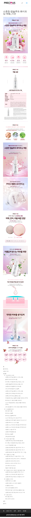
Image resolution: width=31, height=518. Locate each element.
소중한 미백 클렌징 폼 (10, 431)
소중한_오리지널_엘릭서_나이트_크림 (14, 377)
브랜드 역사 (6, 371)
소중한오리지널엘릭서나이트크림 (13, 386)
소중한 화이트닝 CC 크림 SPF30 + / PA (14, 456)
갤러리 (4, 503)
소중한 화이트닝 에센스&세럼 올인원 (14, 440)
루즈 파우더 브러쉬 (9, 499)
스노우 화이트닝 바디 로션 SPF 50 (13, 418)
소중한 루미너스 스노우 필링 (12, 422)
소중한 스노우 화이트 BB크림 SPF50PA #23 (15, 425)
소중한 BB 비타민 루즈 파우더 (12, 461)
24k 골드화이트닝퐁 (10, 436)
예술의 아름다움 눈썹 (10, 468)
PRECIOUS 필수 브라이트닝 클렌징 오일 (14, 490)
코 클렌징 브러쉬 (9, 485)
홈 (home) (5, 369)
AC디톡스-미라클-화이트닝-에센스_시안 (14, 381)
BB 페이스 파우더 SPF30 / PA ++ (13, 463)
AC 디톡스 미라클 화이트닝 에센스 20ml (14, 443)
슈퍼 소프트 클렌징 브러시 (11, 487)
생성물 (4, 373)
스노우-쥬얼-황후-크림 (10, 445)
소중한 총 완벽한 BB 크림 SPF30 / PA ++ (15, 447)
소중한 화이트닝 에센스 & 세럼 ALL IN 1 (15, 476)
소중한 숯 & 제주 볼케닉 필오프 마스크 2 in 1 (16, 420)
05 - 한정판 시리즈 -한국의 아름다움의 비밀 (14, 470)
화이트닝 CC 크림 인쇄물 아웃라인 (13, 400)
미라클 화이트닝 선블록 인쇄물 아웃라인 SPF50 (16, 398)
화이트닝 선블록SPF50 (10, 415)
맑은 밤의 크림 (8, 411)
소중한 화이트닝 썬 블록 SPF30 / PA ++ (14, 472)
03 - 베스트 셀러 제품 (9, 438)
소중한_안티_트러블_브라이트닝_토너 (14, 393)
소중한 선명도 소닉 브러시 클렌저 (13, 483)
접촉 (4, 501)
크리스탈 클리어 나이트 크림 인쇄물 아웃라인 (16, 407)
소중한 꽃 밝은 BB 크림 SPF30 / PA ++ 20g (15, 452)
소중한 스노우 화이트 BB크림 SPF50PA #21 (15, 427)
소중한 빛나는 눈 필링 (10, 480)
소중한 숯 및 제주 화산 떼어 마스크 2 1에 (15, 492)
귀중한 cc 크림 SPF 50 (10, 429)
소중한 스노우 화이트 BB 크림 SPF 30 (14, 474)
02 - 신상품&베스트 (9, 409)
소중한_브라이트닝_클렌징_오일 (12, 395)
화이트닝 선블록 (9, 413)
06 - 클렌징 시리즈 (8, 479)
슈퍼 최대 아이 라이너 (10, 465)
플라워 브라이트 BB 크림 (11, 379)
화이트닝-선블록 (9, 434)
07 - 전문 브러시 (8, 494)
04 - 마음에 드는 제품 (9, 454)
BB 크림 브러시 (9, 496)
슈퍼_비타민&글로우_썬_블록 (12, 388)
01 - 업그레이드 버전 (9, 375)
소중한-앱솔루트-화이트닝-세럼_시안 (14, 384)
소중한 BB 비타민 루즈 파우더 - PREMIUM (15, 458)
